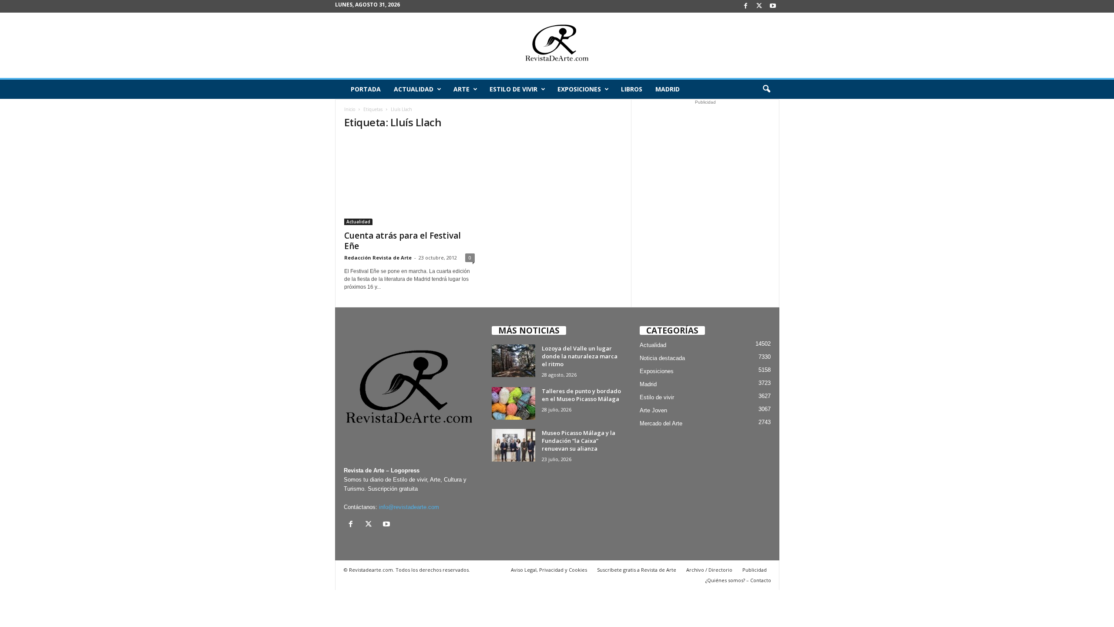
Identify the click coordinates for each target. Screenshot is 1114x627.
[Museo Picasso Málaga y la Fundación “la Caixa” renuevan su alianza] (513, 445)
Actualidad (413, 89)
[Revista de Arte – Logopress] (557, 45)
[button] (766, 89)
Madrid (667, 89)
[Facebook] (746, 6)
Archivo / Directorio (709, 569)
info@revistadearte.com (409, 507)
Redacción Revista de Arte (378, 257)
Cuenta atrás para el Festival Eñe (402, 241)
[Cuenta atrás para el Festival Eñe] (409, 181)
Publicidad (754, 569)
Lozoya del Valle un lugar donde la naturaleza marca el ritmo (579, 356)
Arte (461, 89)
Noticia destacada (662, 358)
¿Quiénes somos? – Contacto (738, 580)
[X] (759, 6)
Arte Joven (653, 410)
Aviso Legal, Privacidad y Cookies (549, 569)
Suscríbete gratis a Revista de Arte (636, 569)
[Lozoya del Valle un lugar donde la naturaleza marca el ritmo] (513, 360)
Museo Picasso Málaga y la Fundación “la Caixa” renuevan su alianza (578, 440)
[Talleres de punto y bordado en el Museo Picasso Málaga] (513, 403)
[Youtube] (773, 6)
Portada (366, 89)
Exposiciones (579, 89)
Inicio (349, 109)
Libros (631, 89)
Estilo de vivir (513, 89)
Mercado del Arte (661, 423)
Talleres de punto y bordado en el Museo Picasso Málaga (581, 395)
